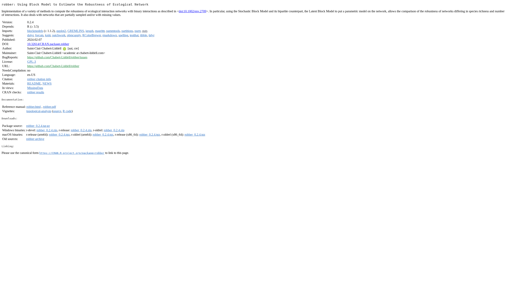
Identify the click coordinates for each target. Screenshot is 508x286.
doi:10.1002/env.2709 (192, 11)
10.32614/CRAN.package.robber (48, 44)
